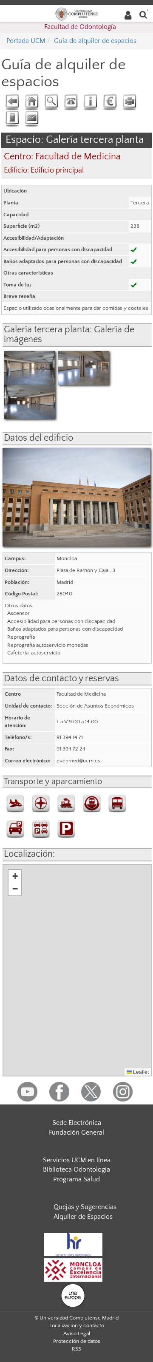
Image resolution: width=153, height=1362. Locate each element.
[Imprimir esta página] (129, 102)
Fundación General (76, 1132)
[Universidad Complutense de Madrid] (76, 13)
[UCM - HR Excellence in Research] (73, 1244)
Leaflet (140, 1071)
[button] (14, 876)
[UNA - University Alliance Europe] (73, 1295)
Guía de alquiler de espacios (95, 41)
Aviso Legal (76, 1334)
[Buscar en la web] (143, 14)
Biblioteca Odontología (76, 1169)
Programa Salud (76, 1179)
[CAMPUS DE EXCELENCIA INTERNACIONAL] (73, 1269)
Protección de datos (76, 1341)
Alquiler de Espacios (83, 1216)
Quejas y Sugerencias (85, 1207)
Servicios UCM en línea (76, 1160)
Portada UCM (25, 41)
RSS (76, 1349)
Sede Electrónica (76, 1123)
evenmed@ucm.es (78, 761)
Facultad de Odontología (80, 27)
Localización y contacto (76, 1325)
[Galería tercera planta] (29, 367)
